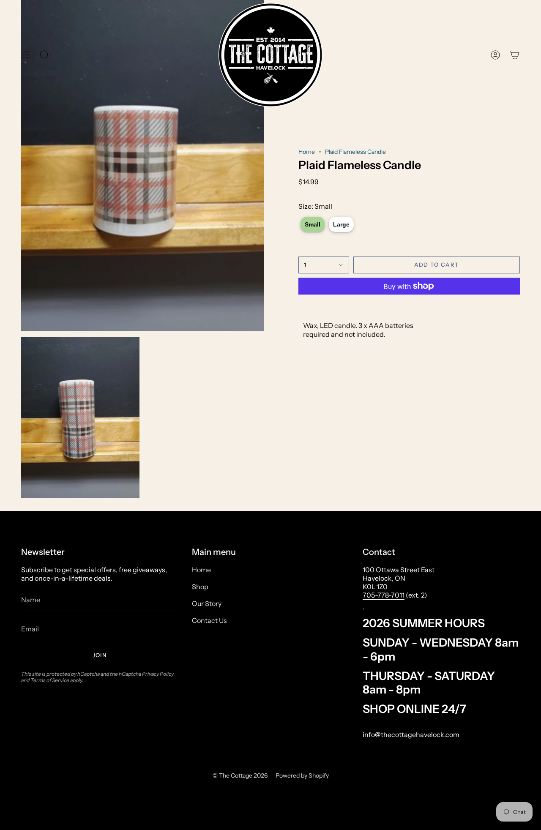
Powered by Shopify (302, 775)
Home (306, 152)
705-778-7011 (383, 595)
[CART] (515, 55)
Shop (200, 586)
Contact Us (209, 620)
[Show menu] (25, 55)
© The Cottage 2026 (240, 775)
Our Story (206, 603)
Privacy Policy (158, 674)
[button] (44, 55)
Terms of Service (49, 680)
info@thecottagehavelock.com (411, 734)
